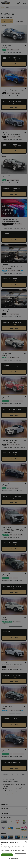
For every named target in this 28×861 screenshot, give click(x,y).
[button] (14, 858)
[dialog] (14, 430)
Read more (7, 852)
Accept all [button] (7, 855)
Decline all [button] (20, 855)
